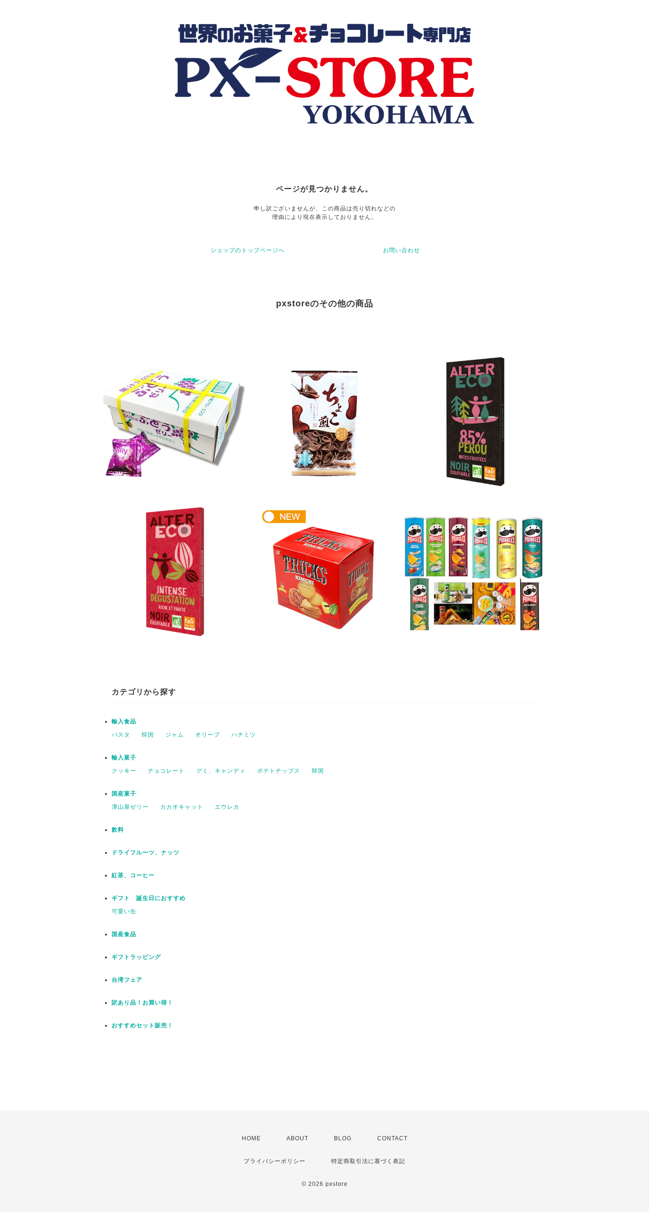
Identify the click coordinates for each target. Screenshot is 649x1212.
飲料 (118, 829)
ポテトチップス (278, 770)
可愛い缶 (124, 911)
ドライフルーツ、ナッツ (146, 852)
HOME (251, 1138)
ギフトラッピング (136, 957)
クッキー (124, 770)
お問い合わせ (401, 250)
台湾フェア (127, 979)
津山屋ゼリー (130, 807)
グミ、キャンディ (221, 770)
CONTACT (392, 1138)
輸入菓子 (124, 757)
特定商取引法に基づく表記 (368, 1161)
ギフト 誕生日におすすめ (149, 898)
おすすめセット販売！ (142, 1025)
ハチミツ (243, 734)
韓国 (148, 734)
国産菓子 (124, 793)
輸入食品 (124, 721)
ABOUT (297, 1138)
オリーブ (207, 734)
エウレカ (227, 807)
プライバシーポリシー (274, 1161)
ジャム (174, 734)
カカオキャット (181, 807)
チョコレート (166, 770)
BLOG (343, 1138)
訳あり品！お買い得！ (142, 1002)
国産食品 (124, 934)
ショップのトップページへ (247, 250)
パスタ (121, 734)
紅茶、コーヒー (133, 875)
